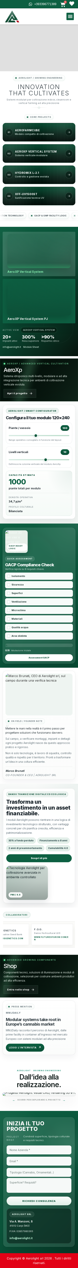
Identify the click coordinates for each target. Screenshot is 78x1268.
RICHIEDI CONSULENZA (39, 1200)
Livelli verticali (18, 452)
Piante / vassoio (19, 428)
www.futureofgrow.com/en (51, 938)
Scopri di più (39, 858)
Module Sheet (31, 347)
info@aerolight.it (12, 347)
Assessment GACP (39, 657)
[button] (70, 16)
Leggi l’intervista (25, 1047)
